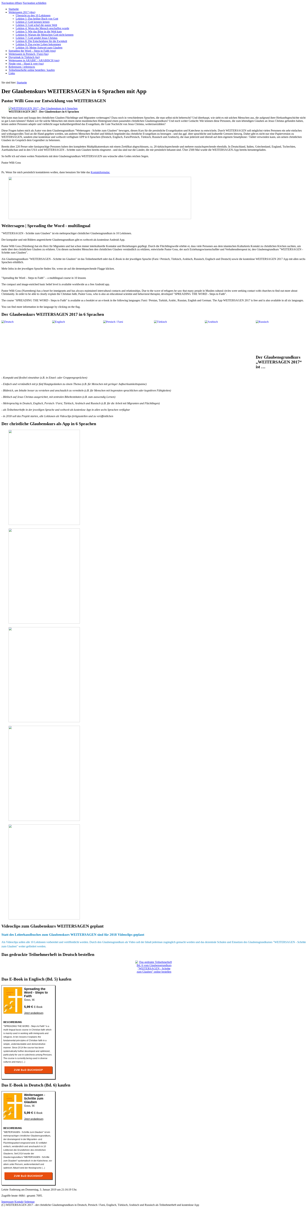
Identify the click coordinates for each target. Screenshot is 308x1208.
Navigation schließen (34, 2)
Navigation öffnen (11, 2)
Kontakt (19, 1201)
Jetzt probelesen (33, 1012)
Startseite (22, 82)
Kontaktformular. (100, 172)
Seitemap (29, 1201)
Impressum (7, 1201)
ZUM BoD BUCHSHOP (28, 1069)
